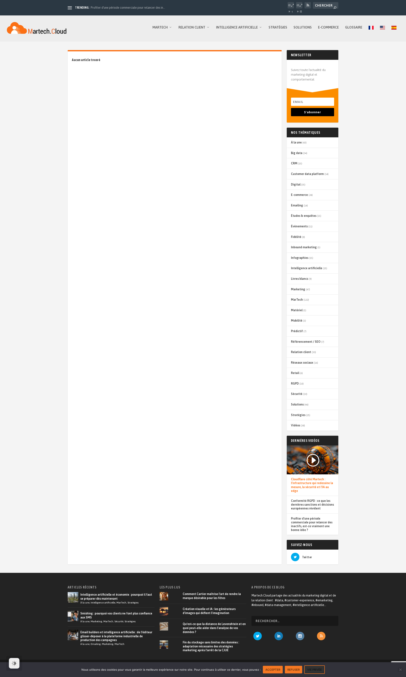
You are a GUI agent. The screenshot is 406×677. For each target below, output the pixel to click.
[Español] (393, 34)
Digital (295, 184)
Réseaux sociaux (302, 362)
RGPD (295, 383)
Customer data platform (307, 174)
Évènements (299, 226)
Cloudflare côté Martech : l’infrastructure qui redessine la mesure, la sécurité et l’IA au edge (312, 485)
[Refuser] (400, 669)
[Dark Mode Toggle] (14, 663)
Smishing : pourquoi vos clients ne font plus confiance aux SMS (116, 615)
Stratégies (278, 27)
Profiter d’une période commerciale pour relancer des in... (128, 7)
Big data (296, 153)
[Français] (371, 34)
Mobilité (296, 320)
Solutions (303, 27)
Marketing (298, 289)
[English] (382, 34)
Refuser (293, 669)
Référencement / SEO (306, 341)
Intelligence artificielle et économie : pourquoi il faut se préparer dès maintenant (116, 596)
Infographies (299, 257)
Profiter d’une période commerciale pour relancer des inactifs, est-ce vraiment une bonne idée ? (311, 524)
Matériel (297, 310)
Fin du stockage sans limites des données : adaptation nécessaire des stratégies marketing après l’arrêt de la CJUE (211, 646)
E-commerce (328, 27)
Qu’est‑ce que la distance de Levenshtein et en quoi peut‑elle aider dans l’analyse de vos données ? (214, 627)
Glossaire (353, 27)
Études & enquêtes (303, 215)
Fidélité (296, 237)
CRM (294, 163)
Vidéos (295, 425)
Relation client (191, 27)
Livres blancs (299, 278)
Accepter (272, 669)
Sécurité (296, 394)
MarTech (160, 27)
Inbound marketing (304, 247)
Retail (295, 373)
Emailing (297, 205)
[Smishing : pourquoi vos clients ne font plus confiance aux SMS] (73, 616)
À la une (296, 142)
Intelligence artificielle (237, 27)
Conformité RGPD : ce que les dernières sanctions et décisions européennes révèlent (312, 504)
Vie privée (314, 669)
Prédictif (297, 331)
